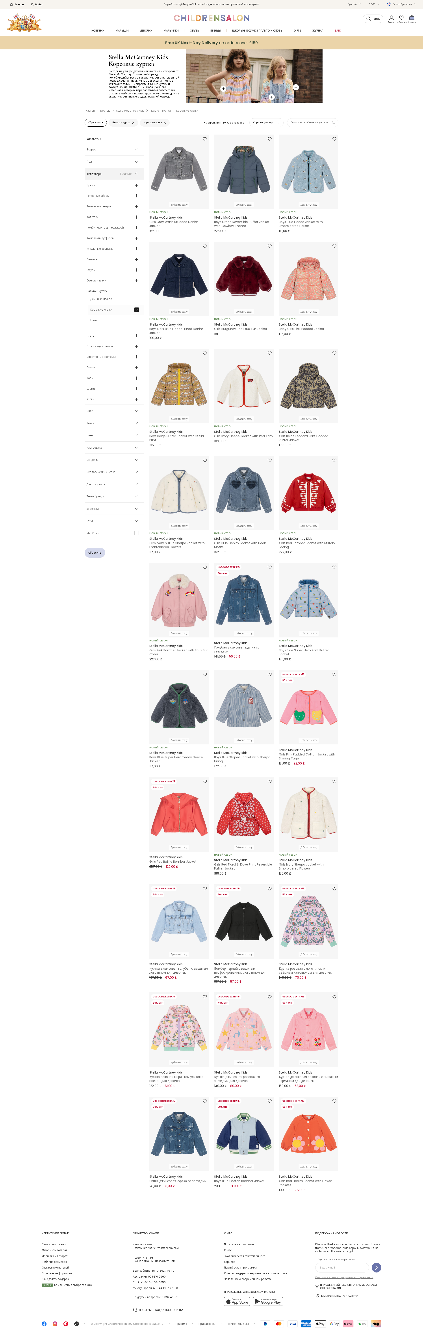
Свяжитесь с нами (54, 1244)
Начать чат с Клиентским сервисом (156, 1246)
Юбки (90, 399)
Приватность (207, 1324)
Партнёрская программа (240, 1267)
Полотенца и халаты (100, 346)
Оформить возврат (54, 1250)
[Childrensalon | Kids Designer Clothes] (24, 22)
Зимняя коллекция (99, 206)
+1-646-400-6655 (153, 1282)
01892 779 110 (165, 1270)
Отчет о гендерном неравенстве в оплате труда (255, 1273)
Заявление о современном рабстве (248, 1279)
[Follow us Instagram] (55, 1325)
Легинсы (92, 259)
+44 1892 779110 (167, 1288)
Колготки (92, 217)
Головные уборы (98, 196)
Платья (91, 336)
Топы (90, 378)
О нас (228, 1250)
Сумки (91, 367)
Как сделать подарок (55, 1279)
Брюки (91, 185)
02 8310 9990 (157, 1276)
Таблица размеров (54, 1262)
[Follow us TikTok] (76, 1325)
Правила (181, 1324)
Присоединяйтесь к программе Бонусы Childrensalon (348, 1286)
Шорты (91, 389)
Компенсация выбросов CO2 (68, 1285)
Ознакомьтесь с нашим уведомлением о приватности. (344, 1277)
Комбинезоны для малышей (105, 228)
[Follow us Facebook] (44, 1325)
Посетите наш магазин (239, 1244)
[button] (354, 4)
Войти (39, 4)
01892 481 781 (170, 1297)
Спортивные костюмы (101, 357)
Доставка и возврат (54, 1256)
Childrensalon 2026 (121, 1324)
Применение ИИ (238, 1324)
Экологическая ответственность (245, 1256)
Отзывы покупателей (55, 1267)
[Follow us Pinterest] (65, 1325)
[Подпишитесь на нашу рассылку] (376, 1267)
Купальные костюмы (100, 249)
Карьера (229, 1262)
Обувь (91, 270)
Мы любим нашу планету (339, 1296)
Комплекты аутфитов (100, 238)
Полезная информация (57, 1273)
